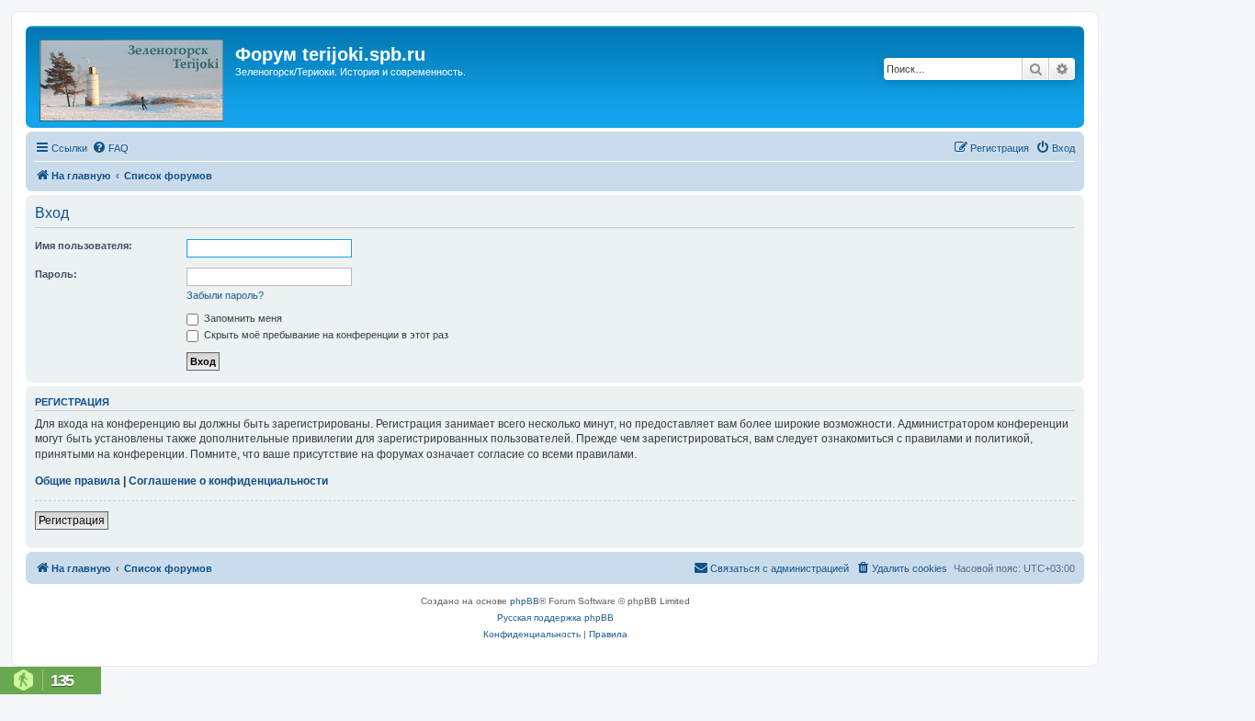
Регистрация (72, 520)
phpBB (524, 601)
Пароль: (56, 274)
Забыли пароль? (225, 295)
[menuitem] (110, 148)
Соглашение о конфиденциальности (228, 481)
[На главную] (132, 76)
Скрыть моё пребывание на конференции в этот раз (324, 334)
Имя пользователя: (83, 245)
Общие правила (77, 481)
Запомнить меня (241, 318)
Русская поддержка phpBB (555, 617)
